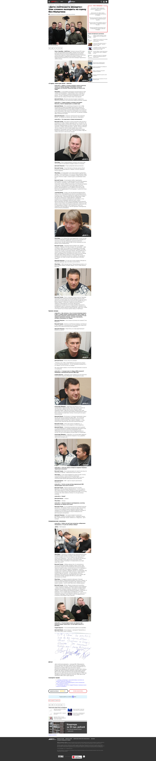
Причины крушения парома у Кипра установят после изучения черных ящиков (98, 18)
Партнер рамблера (68, 756)
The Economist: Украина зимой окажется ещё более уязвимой (99, 63)
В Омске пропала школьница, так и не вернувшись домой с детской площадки (98, 28)
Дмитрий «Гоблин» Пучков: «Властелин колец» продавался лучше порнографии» (60, 718)
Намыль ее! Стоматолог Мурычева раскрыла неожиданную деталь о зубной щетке (99, 56)
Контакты (93, 738)
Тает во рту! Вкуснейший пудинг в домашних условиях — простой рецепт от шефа (99, 44)
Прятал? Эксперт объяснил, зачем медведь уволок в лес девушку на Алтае (99, 36)
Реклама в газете (68, 738)
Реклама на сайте (60, 738)
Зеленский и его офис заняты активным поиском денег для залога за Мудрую (98, 14)
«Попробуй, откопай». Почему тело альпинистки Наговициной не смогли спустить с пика (100, 48)
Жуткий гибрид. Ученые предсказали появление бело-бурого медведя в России (100, 52)
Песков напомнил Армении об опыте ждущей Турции (100, 79)
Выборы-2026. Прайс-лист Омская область (81, 738)
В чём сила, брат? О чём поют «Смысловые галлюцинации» (78, 710)
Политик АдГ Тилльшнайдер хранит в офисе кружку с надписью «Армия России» (97, 23)
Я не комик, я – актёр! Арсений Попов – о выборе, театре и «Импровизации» (79, 714)
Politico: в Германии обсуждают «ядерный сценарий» (99, 71)
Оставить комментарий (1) (78, 691)
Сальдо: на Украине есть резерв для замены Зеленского (100, 67)
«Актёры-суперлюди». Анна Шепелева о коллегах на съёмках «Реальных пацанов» (70, 680)
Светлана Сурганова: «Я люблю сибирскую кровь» (60, 710)
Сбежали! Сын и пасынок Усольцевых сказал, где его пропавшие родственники (100, 40)
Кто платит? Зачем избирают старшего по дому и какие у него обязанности (97, 9)
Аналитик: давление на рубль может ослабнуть (100, 75)
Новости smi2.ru (53, 735)
